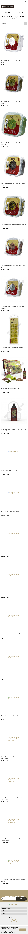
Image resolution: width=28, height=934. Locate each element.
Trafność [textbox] (4, 23)
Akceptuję (22, 929)
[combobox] (14, 23)
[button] (14, 908)
